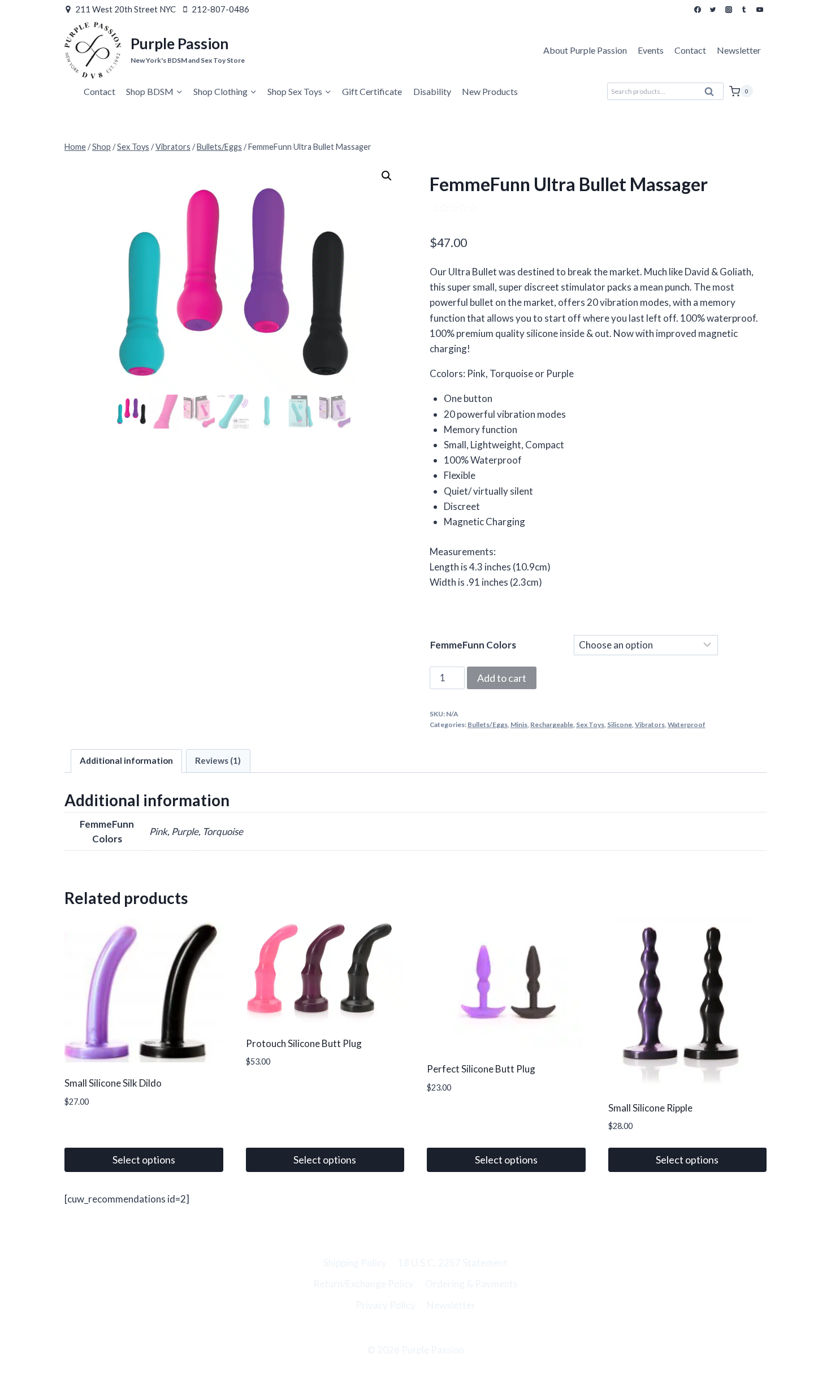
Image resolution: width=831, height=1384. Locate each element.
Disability (432, 91)
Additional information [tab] (126, 760)
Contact (690, 50)
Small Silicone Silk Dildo (113, 1083)
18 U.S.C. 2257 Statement (453, 1263)
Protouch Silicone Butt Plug (304, 1043)
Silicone (619, 724)
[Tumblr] (744, 9)
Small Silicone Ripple (650, 1108)
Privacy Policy (386, 1305)
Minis (518, 724)
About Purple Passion (585, 50)
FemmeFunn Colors (473, 645)
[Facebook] (697, 9)
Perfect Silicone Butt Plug (481, 1069)
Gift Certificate (372, 91)
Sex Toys (590, 724)
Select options (143, 1159)
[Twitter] (713, 9)
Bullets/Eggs (488, 724)
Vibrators (650, 724)
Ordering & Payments (471, 1284)
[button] (386, 176)
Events (651, 50)
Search (713, 94)
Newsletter (739, 50)
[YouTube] (760, 9)
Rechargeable (551, 724)
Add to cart (501, 678)
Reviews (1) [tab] (218, 760)
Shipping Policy (355, 1263)
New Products (490, 91)
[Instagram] (728, 9)
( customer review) (522, 207)
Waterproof (687, 724)
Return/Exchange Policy (363, 1284)
